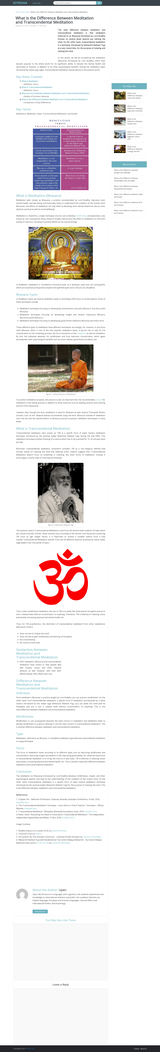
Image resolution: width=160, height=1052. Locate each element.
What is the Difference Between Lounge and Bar (134, 149)
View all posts (40, 911)
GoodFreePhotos (59, 830)
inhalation (82, 333)
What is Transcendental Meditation (37, 87)
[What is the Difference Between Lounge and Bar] (120, 149)
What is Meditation (30, 81)
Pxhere (38, 833)
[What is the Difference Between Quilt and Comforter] (120, 108)
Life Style (25, 12)
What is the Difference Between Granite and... (134, 121)
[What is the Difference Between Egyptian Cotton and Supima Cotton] (120, 134)
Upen (34, 26)
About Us (143, 1049)
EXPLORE (37, 3)
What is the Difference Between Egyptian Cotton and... (134, 135)
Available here (22, 802)
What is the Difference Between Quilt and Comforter (135, 108)
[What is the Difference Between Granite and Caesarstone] (120, 121)
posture (98, 399)
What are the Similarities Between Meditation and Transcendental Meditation (55, 93)
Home (18, 12)
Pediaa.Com (30, 1049)
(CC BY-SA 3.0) (42, 843)
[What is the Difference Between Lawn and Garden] (120, 96)
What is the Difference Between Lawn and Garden (134, 95)
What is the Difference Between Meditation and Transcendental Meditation (54, 99)
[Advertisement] (37, 44)
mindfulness (81, 215)
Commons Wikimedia (92, 837)
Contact (136, 1049)
